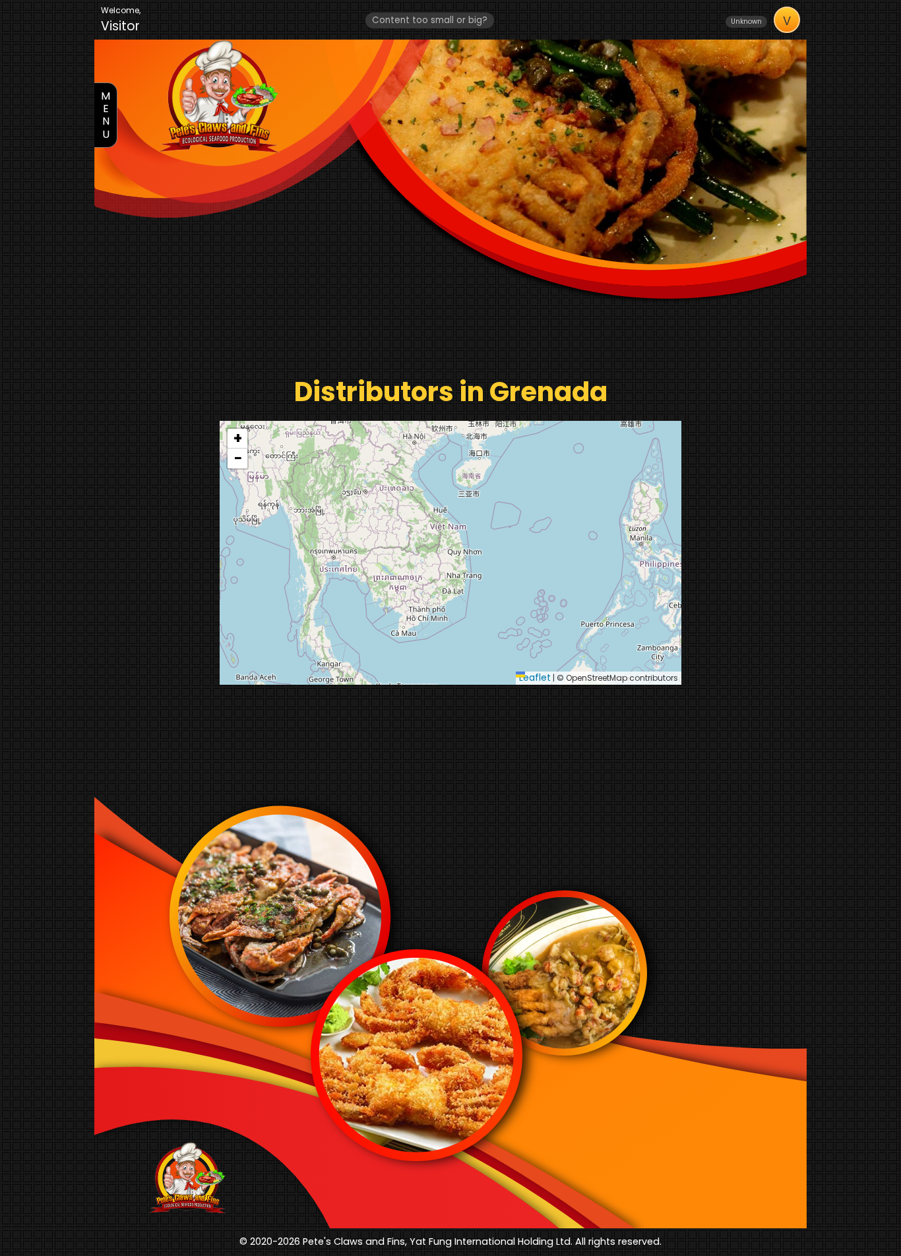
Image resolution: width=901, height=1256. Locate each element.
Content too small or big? (429, 20)
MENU (105, 115)
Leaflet (535, 677)
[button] (237, 439)
